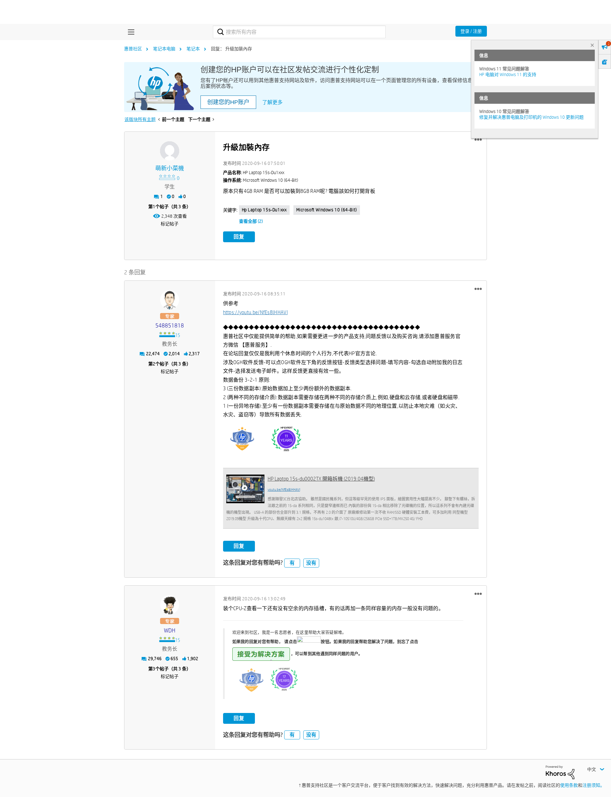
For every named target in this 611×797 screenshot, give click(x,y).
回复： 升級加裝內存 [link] (231, 49)
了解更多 (272, 102)
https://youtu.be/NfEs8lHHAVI (255, 312)
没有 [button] (311, 563)
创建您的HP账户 (228, 102)
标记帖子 (170, 224)
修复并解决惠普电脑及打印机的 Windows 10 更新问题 (531, 117)
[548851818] (169, 299)
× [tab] (592, 45)
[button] (478, 140)
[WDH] (169, 604)
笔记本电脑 (164, 49)
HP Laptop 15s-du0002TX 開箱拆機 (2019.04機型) (321, 479)
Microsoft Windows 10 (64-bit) (326, 210)
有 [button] (292, 563)
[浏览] (129, 32)
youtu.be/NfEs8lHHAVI (284, 489)
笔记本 (193, 49)
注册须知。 (593, 785)
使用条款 (569, 785)
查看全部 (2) (251, 221)
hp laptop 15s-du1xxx (264, 210)
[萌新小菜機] (169, 150)
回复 (239, 236)
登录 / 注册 (471, 31)
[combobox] (299, 31)
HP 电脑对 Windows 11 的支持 (507, 74)
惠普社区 (133, 49)
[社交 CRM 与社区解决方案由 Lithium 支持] (560, 772)
